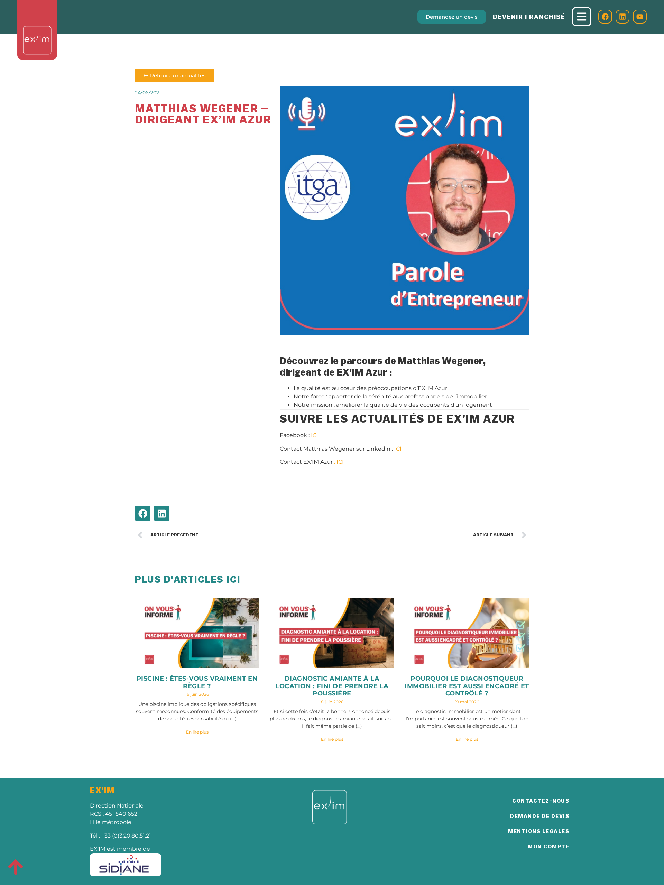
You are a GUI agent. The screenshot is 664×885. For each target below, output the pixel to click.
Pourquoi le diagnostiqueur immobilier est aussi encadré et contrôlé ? (467, 686)
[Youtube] (640, 17)
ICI (314, 435)
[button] (142, 513)
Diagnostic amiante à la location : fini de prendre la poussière (332, 686)
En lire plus (197, 732)
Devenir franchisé (529, 17)
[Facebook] (605, 17)
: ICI (339, 462)
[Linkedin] (622, 17)
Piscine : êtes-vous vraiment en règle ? (197, 682)
